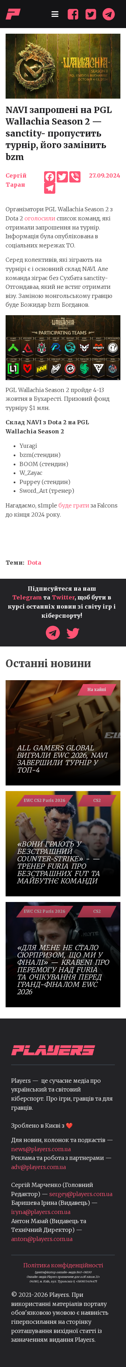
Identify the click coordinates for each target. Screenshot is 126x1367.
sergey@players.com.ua (80, 1193)
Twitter (63, 597)
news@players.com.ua (41, 1149)
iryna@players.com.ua (40, 1211)
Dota (34, 562)
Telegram (27, 597)
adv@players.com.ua (38, 1166)
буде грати (74, 505)
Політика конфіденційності (63, 1265)
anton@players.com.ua (41, 1238)
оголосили (39, 218)
